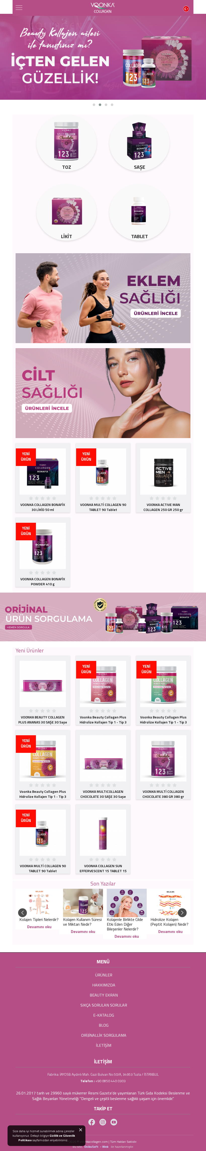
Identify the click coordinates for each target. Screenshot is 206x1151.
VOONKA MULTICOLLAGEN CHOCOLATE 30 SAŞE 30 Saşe (103, 794)
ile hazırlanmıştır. (122, 1146)
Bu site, (78, 1146)
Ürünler (103, 975)
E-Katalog (103, 1015)
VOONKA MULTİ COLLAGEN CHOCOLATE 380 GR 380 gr (163, 794)
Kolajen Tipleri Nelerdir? (39, 919)
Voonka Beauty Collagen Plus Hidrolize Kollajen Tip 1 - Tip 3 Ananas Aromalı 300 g (42, 796)
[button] (94, 104)
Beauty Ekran (104, 995)
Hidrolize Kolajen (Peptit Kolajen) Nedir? (169, 921)
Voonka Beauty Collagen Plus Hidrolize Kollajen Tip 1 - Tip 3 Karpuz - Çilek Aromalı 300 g (103, 722)
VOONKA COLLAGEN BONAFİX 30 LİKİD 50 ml (42, 507)
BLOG (104, 1025)
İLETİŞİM (103, 1045)
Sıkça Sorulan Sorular (103, 1005)
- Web (105, 1146)
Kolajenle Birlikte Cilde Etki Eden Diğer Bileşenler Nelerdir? (125, 924)
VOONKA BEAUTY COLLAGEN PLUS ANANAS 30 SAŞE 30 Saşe (42, 719)
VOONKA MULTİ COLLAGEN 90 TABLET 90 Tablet (103, 507)
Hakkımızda (103, 985)
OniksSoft (91, 1146)
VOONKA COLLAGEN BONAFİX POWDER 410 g (42, 581)
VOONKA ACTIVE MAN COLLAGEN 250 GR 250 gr (163, 507)
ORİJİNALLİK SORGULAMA (103, 1035)
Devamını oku (39, 927)
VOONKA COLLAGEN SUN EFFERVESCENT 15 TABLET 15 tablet (103, 870)
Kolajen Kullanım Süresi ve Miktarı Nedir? (82, 921)
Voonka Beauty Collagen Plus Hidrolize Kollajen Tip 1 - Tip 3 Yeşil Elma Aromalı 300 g (163, 722)
